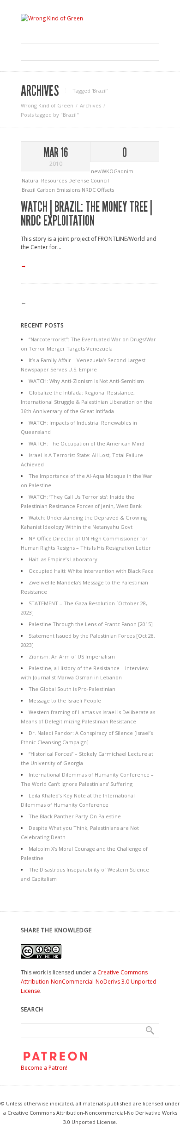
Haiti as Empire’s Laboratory (63, 559)
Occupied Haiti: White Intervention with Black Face (91, 570)
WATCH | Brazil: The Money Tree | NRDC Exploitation (86, 214)
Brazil (29, 189)
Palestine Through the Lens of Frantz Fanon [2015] (91, 624)
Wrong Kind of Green (47, 105)
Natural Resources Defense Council (65, 180)
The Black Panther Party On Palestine (75, 816)
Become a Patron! (44, 1068)
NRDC (89, 189)
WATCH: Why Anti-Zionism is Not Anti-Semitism (86, 380)
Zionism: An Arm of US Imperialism (72, 656)
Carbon (46, 189)
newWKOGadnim (112, 171)
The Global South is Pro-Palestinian (72, 688)
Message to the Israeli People (65, 700)
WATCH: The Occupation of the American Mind (86, 443)
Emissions (69, 189)
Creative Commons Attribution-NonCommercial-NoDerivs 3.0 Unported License (88, 981)
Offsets (105, 189)
